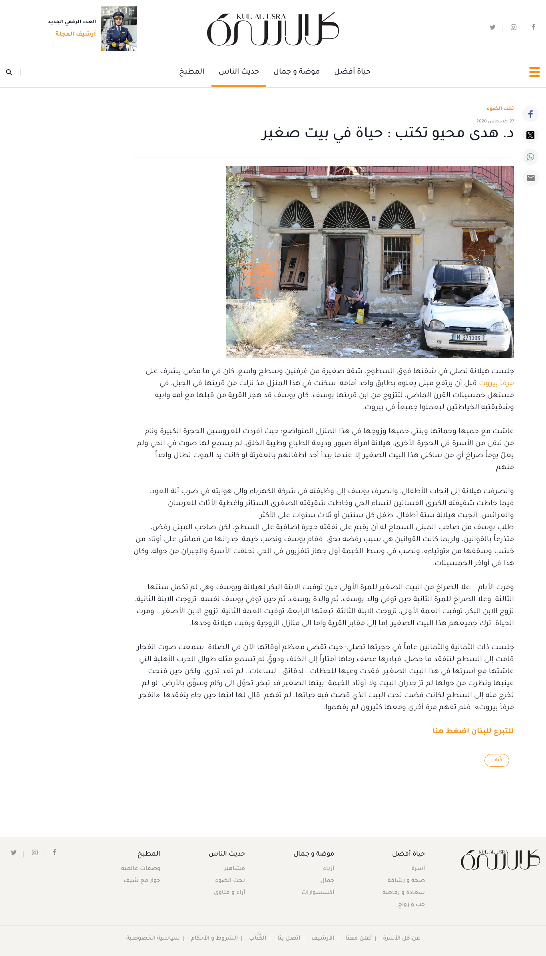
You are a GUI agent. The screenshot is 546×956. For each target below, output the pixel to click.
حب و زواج (411, 905)
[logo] (273, 29)
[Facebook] (530, 114)
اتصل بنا (288, 939)
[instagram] (513, 29)
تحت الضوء (500, 109)
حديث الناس (239, 72)
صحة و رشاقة (406, 881)
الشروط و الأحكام (214, 939)
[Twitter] (530, 135)
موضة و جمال (296, 72)
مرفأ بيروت (496, 384)
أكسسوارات (317, 893)
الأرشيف (322, 939)
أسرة (418, 869)
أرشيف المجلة (76, 35)
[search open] (13, 72)
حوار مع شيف (142, 881)
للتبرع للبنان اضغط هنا (473, 732)
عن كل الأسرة (401, 939)
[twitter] (492, 29)
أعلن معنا (358, 939)
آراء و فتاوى (229, 893)
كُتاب (496, 760)
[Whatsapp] (530, 157)
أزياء (328, 869)
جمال (327, 881)
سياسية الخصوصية (153, 939)
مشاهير (234, 869)
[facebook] (533, 29)
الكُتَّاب (257, 939)
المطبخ (191, 72)
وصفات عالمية (140, 869)
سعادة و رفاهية (404, 893)
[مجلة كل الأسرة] (500, 859)
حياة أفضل (352, 72)
